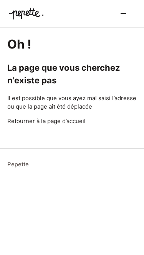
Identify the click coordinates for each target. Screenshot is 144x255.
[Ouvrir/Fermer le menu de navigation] (123, 14)
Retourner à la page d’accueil (46, 121)
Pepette (18, 164)
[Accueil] (26, 13)
